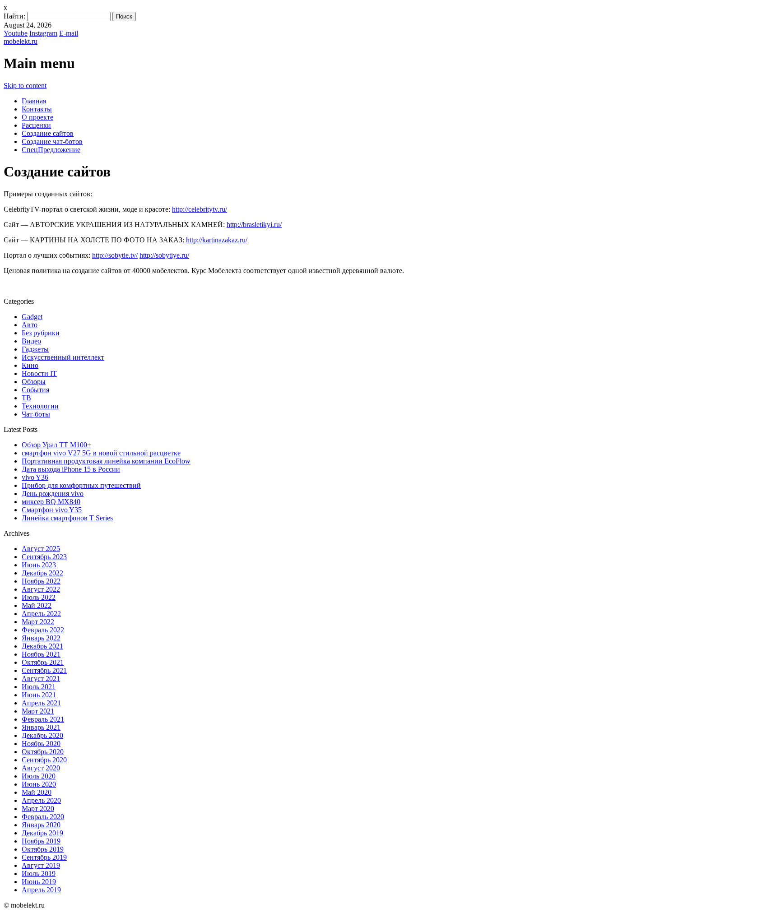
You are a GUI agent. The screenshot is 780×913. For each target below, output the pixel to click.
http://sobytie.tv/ (115, 255)
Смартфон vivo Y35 (52, 510)
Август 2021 (41, 678)
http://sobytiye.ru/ (164, 255)
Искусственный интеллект (63, 357)
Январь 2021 (41, 727)
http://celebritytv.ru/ (199, 209)
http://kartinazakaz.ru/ (216, 240)
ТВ (26, 398)
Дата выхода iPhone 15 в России (71, 469)
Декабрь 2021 (42, 646)
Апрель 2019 (41, 890)
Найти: (14, 16)
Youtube (16, 33)
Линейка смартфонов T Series (67, 518)
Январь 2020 (41, 825)
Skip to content (25, 85)
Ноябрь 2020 (41, 743)
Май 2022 (36, 605)
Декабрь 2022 (42, 573)
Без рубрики (41, 333)
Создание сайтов (48, 133)
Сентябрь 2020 (44, 760)
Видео (31, 341)
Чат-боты (36, 414)
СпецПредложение (51, 149)
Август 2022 (41, 589)
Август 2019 (41, 865)
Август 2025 (41, 548)
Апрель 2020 (41, 800)
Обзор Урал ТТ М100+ (56, 445)
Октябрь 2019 (43, 849)
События (35, 390)
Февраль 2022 (43, 630)
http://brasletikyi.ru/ (254, 224)
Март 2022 (38, 622)
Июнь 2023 (39, 565)
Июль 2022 (39, 597)
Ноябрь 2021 (41, 654)
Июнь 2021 (39, 695)
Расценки (36, 125)
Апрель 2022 (41, 613)
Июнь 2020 (39, 784)
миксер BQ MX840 (51, 501)
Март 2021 (38, 711)
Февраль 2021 (43, 719)
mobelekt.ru (20, 41)
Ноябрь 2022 (41, 581)
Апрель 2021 (41, 703)
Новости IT (39, 373)
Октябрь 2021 (43, 662)
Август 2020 (41, 768)
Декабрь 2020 (42, 735)
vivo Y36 (35, 477)
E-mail (68, 33)
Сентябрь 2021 (44, 670)
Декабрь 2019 (42, 833)
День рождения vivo (53, 493)
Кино (30, 365)
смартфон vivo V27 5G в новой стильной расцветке (101, 453)
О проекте (37, 117)
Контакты (37, 109)
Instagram (43, 33)
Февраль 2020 (43, 816)
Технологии (40, 406)
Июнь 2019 (39, 881)
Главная (34, 101)
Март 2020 (38, 808)
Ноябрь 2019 (41, 841)
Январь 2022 (41, 638)
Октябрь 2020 (43, 751)
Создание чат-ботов (52, 141)
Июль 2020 (39, 776)
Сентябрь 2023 (44, 557)
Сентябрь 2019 (44, 857)
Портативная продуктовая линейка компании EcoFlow (106, 461)
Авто (29, 325)
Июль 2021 (39, 687)
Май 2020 (36, 792)
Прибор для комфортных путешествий (81, 485)
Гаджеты (35, 349)
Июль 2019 (39, 873)
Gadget (32, 316)
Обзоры (34, 381)
